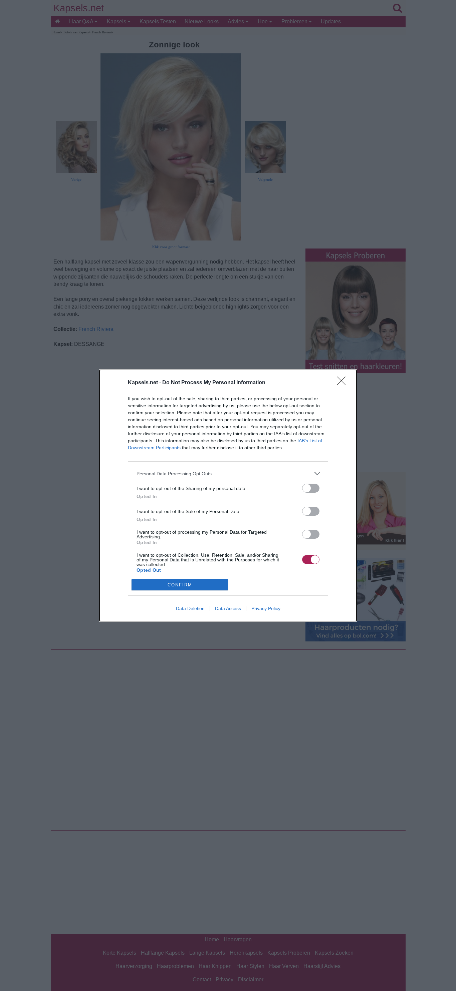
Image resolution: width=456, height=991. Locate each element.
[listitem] (228, 473)
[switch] (310, 488)
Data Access (228, 608)
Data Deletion (190, 608)
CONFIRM (180, 584)
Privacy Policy (265, 608)
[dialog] (228, 495)
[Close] (343, 383)
